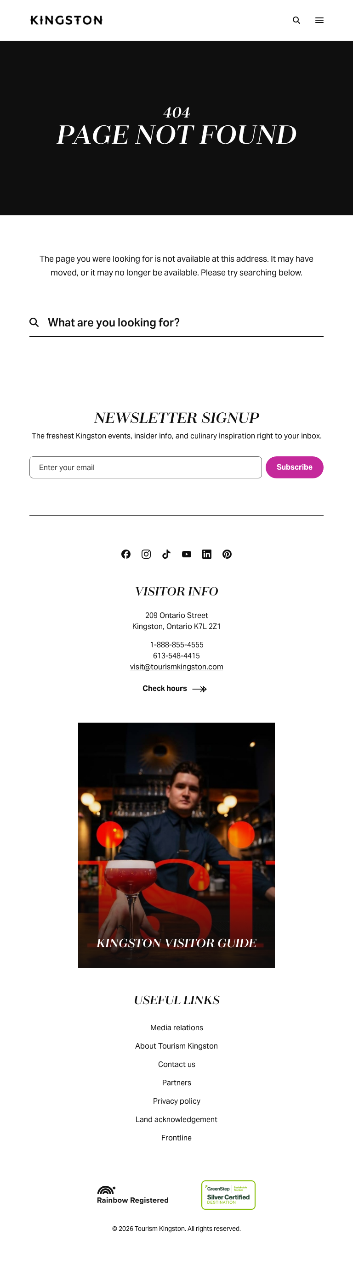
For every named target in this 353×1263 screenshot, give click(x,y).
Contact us (176, 1064)
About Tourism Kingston (176, 1046)
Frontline (176, 1138)
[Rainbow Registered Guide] (132, 1195)
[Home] (66, 20)
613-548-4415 (176, 656)
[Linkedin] (206, 554)
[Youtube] (186, 554)
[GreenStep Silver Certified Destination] (228, 1195)
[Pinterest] (227, 554)
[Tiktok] (166, 554)
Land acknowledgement (176, 1119)
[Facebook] (125, 554)
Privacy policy (176, 1101)
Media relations (176, 1028)
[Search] (296, 20)
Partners (176, 1083)
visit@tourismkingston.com (176, 667)
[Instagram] (146, 554)
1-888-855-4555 (177, 645)
